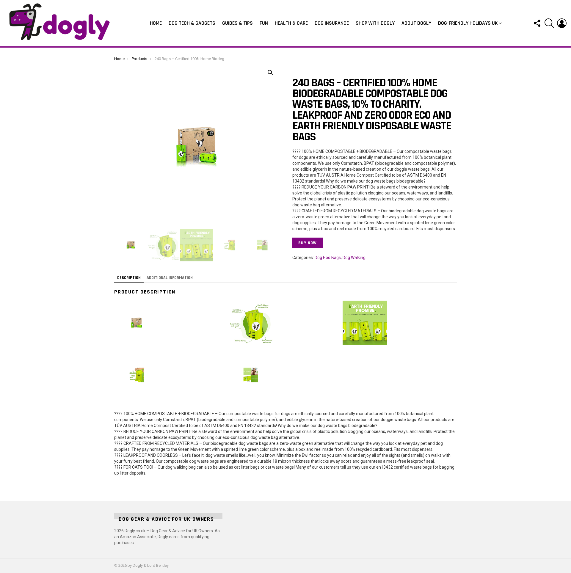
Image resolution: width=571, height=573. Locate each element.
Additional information (170, 277)
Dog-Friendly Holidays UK (468, 23)
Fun (264, 23)
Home (156, 23)
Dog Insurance (332, 23)
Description (129, 277)
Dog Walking (354, 257)
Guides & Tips (237, 23)
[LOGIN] (562, 23)
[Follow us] (537, 23)
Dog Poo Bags (328, 257)
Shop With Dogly (375, 23)
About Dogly (416, 23)
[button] (270, 72)
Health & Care (291, 23)
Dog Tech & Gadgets (192, 23)
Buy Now (307, 243)
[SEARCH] (549, 23)
